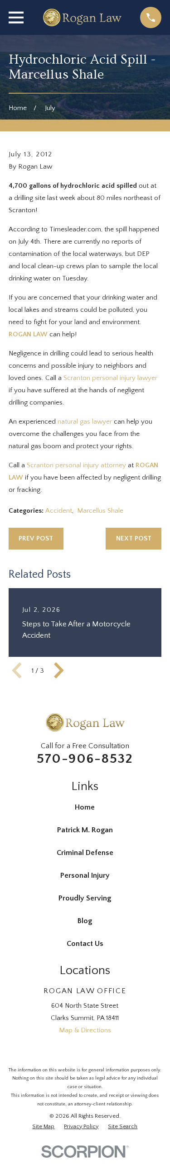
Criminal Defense (85, 853)
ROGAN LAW (28, 334)
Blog (85, 921)
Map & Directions (85, 1030)
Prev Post (36, 538)
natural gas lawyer (85, 421)
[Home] (81, 17)
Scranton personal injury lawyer (110, 378)
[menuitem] (43, 1126)
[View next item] (59, 670)
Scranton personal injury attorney (76, 465)
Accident (58, 511)
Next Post (133, 538)
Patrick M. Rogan (85, 830)
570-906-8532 (85, 758)
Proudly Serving (84, 898)
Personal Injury (85, 875)
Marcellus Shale (100, 511)
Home (85, 807)
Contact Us (85, 944)
